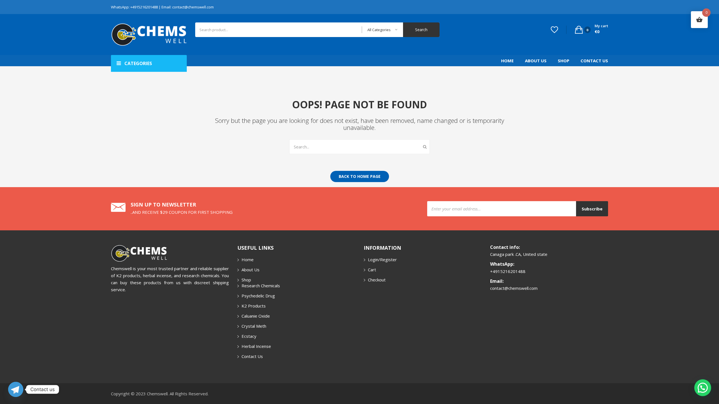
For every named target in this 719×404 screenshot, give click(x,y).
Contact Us (594, 60)
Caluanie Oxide (256, 316)
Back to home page (360, 176)
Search (421, 29)
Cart (372, 269)
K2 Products (254, 306)
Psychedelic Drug (258, 296)
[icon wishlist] (554, 29)
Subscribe (592, 209)
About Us (536, 60)
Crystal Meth (254, 326)
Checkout (377, 280)
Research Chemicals (261, 285)
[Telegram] (15, 389)
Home (507, 60)
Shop (563, 60)
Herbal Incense (256, 346)
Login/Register (382, 259)
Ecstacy (249, 336)
